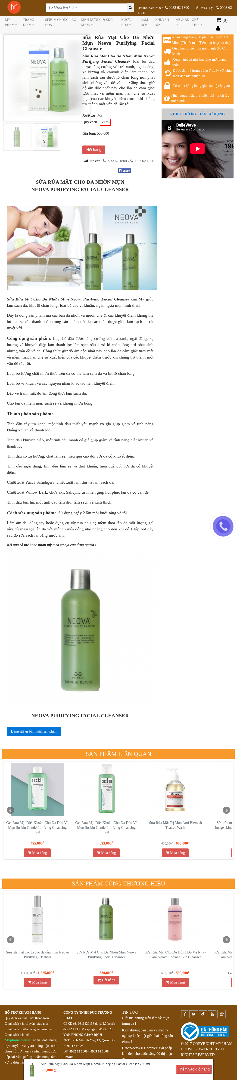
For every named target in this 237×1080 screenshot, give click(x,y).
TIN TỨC (130, 1012)
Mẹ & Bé (182, 20)
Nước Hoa (126, 22)
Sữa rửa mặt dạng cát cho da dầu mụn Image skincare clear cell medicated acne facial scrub (106, 827)
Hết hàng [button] (108, 980)
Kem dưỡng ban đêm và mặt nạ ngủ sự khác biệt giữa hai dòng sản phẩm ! (147, 1035)
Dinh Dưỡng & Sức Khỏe (96, 22)
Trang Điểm (28, 22)
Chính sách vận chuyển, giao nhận (27, 1023)
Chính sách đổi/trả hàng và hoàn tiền (29, 1029)
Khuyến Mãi (162, 22)
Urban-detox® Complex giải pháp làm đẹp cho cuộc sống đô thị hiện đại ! (147, 1053)
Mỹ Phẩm (9, 22)
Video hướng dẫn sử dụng (197, 114)
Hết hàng (93, 150)
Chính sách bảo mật (17, 1035)
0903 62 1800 (143, 161)
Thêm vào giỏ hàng (194, 1069)
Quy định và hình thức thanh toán (27, 1018)
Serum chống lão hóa (60, 22)
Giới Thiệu (197, 22)
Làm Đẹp (144, 22)
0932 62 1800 (178, 7)
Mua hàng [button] (39, 853)
